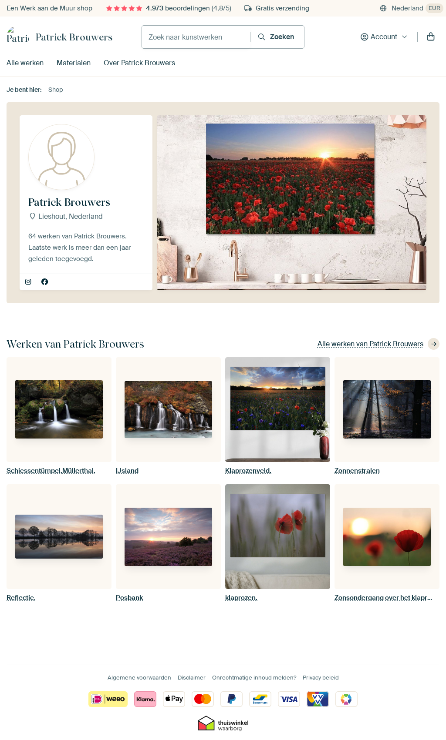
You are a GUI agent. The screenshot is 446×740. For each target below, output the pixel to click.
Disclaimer (192, 677)
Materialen (74, 62)
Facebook (45, 282)
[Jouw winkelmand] (430, 37)
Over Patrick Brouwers (139, 62)
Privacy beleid (321, 677)
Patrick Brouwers (74, 37)
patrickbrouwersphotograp (29, 282)
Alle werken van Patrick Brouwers (370, 343)
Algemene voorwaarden (139, 677)
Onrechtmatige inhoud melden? (254, 677)
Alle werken (25, 62)
